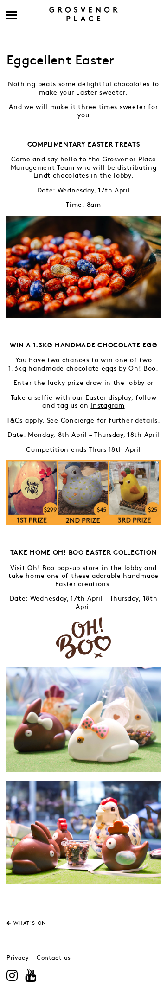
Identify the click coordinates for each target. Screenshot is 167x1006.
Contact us (54, 958)
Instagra (104, 406)
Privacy (17, 958)
